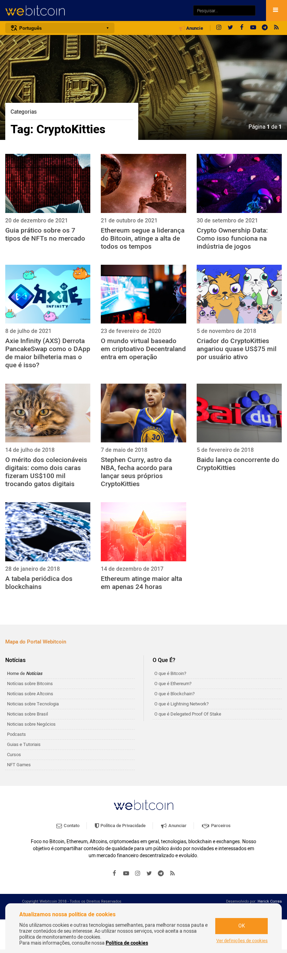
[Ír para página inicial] (95, 11)
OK (241, 926)
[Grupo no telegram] (265, 28)
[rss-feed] (276, 28)
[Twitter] (230, 28)
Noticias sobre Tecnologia (33, 703)
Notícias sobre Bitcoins (30, 683)
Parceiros (220, 825)
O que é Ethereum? (172, 683)
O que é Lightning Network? (181, 703)
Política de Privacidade (122, 825)
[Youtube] (253, 28)
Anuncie (194, 28)
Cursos (14, 754)
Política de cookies (127, 943)
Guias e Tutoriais (24, 744)
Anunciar (177, 825)
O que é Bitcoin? (170, 673)
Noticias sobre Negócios (31, 724)
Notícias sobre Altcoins (30, 693)
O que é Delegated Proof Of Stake (187, 714)
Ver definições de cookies (242, 941)
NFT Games (19, 764)
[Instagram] (219, 28)
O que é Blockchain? (174, 693)
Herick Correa (270, 901)
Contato (71, 825)
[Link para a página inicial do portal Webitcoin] (143, 805)
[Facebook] (242, 28)
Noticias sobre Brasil (27, 714)
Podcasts (16, 734)
